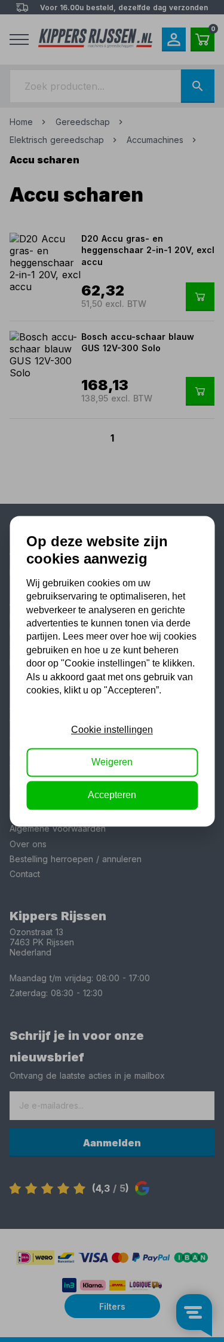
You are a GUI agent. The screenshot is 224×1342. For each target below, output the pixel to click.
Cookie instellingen (112, 730)
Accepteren (112, 795)
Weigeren (112, 762)
